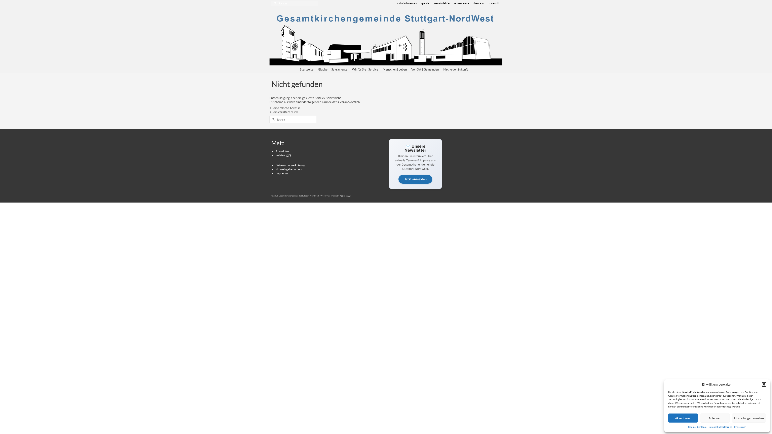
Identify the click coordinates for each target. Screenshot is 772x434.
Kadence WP (345, 195)
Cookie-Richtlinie (697, 426)
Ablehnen (715, 418)
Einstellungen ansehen (749, 418)
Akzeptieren (683, 418)
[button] (764, 384)
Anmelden (282, 151)
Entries (283, 155)
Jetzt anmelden (415, 179)
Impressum (740, 426)
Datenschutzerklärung (720, 426)
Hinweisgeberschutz (288, 169)
